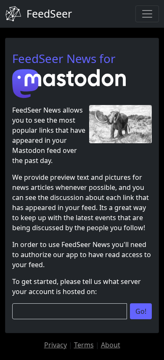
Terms (84, 344)
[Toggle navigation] (147, 13)
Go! (140, 311)
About (110, 344)
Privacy (55, 344)
